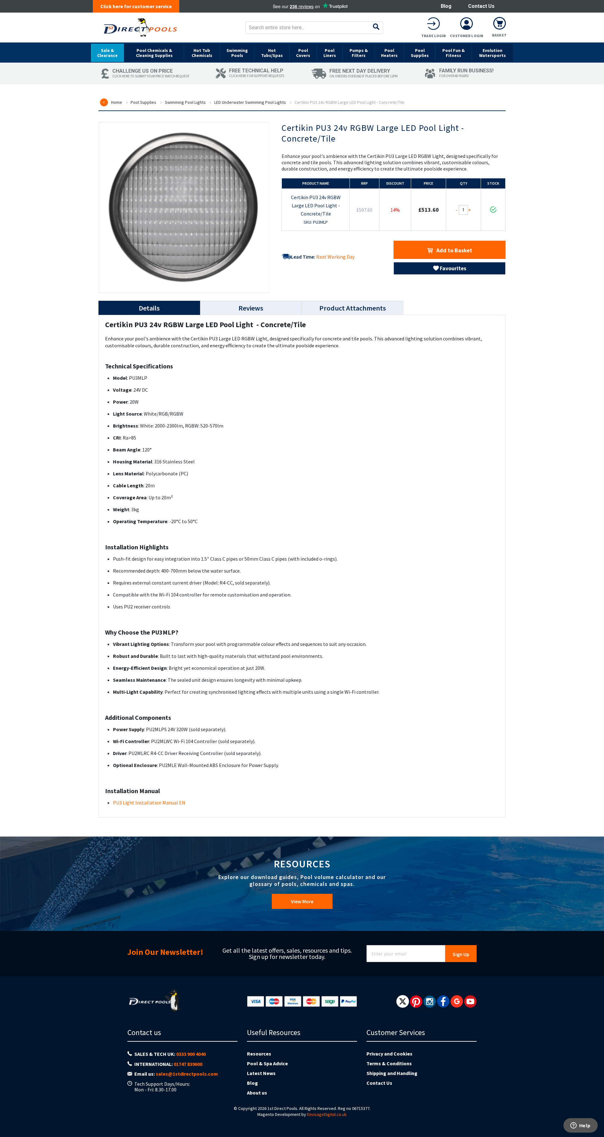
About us (257, 1092)
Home (116, 102)
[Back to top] (594, 1116)
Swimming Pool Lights (185, 102)
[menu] (302, 52)
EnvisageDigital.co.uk (327, 1114)
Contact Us (481, 6)
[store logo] (140, 27)
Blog (446, 6)
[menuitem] (107, 53)
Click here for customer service (136, 6)
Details (149, 308)
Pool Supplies (143, 102)
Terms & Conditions (389, 1063)
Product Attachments (352, 308)
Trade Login (433, 35)
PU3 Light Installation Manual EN (149, 802)
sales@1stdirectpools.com (187, 1074)
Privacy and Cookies (389, 1053)
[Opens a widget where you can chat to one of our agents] (580, 1126)
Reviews (250, 308)
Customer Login (466, 35)
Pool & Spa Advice (267, 1063)
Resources (259, 1053)
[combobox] (314, 27)
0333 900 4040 (191, 1054)
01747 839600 (188, 1064)
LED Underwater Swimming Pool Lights (250, 102)
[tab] (149, 308)
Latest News (261, 1073)
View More (302, 901)
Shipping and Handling (391, 1073)
